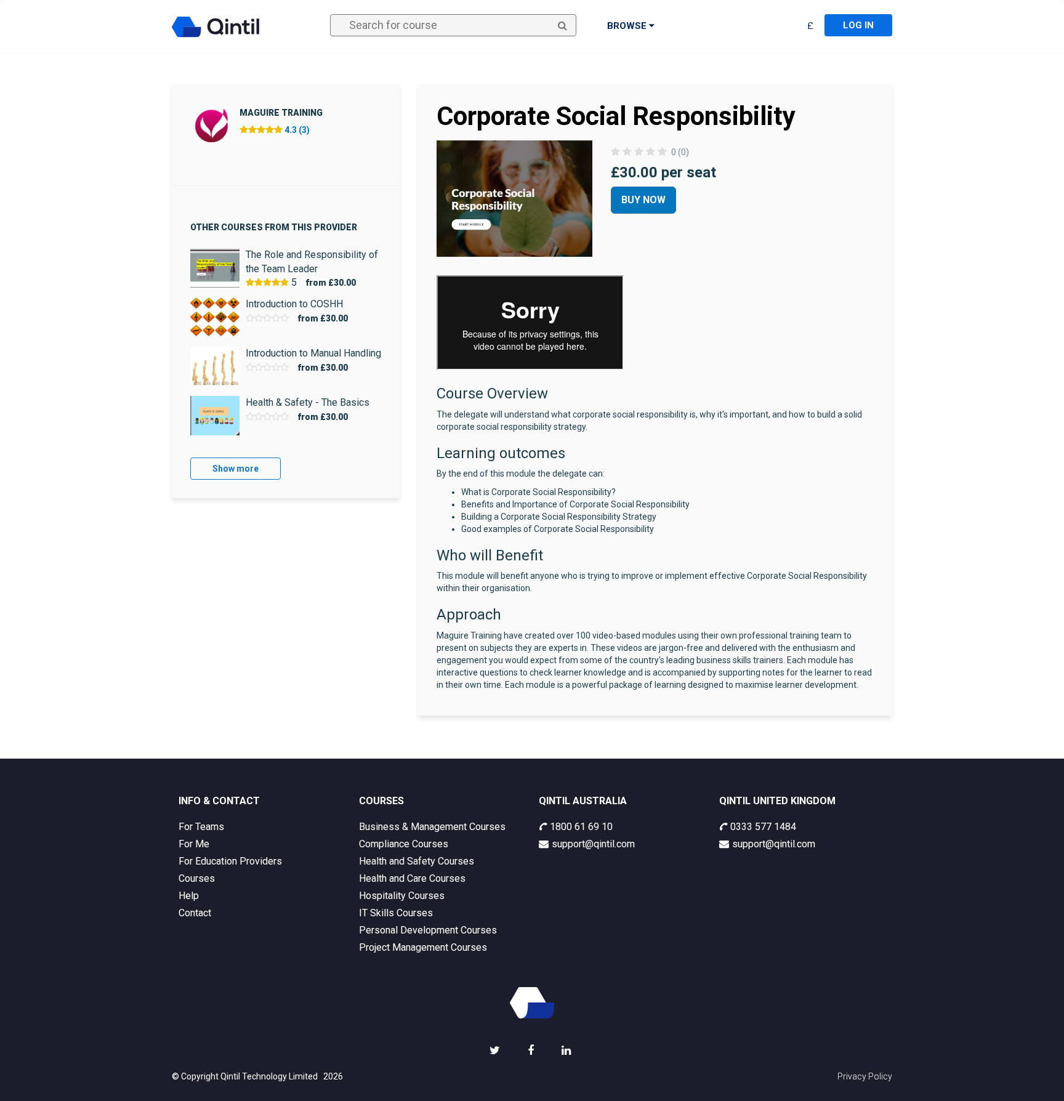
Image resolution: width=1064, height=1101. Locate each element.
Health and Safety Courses (416, 861)
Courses (197, 878)
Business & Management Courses (432, 827)
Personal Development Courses (428, 930)
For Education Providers (230, 861)
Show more (235, 469)
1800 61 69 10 (581, 827)
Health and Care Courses (412, 878)
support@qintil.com (593, 844)
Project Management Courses (423, 947)
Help (189, 895)
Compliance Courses (403, 844)
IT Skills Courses (396, 913)
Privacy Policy (864, 1076)
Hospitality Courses (402, 895)
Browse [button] (628, 25)
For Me (194, 844)
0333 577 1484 (763, 827)
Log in (858, 25)
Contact (195, 913)
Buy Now (643, 200)
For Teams (201, 827)
